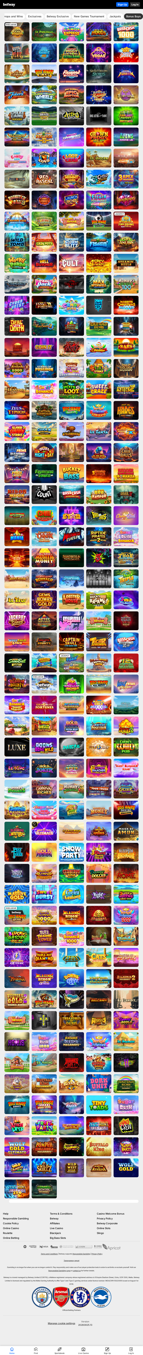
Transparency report (71, 1261)
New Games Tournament (89, 16)
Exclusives (35, 16)
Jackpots (115, 16)
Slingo (100, 1233)
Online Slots (103, 1228)
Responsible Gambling (16, 1218)
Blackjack (55, 1233)
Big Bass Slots (58, 1237)
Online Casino (11, 1228)
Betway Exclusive (58, 16)
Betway (54, 1218)
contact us (77, 1271)
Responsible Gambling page (59, 1271)
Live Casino (56, 1228)
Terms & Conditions (61, 1213)
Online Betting (11, 1237)
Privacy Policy (105, 1218)
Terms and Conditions (49, 1254)
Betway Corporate (107, 1223)
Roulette (7, 1233)
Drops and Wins (13, 16)
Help (5, 1213)
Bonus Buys (133, 16)
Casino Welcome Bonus (110, 1213)
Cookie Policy (11, 1223)
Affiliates (55, 1223)
